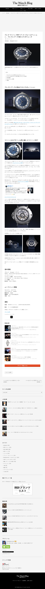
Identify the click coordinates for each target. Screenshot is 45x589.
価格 (8, 80)
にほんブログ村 (5, 569)
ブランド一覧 (22, 10)
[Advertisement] (22, 22)
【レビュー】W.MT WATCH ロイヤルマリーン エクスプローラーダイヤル (23, 516)
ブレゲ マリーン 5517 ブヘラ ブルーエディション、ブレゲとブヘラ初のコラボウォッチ (21, 36)
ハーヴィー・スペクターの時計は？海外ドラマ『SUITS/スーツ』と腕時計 (22, 408)
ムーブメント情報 (10, 79)
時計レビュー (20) (7, 447)
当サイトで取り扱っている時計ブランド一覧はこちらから (14, 481)
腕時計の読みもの (22, 2)
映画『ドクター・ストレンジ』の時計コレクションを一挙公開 (20, 414)
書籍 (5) (5, 467)
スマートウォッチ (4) (8, 469)
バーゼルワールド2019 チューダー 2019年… (12, 381)
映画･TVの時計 (38, 8)
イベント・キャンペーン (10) (10, 455)
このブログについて (6, 553)
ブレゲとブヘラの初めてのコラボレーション (16, 74)
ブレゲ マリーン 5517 (18, 163)
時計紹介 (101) (7, 445)
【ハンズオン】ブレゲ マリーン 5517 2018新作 (21, 357)
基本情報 (8, 77)
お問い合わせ (29, 580)
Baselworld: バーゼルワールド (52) (11, 457)
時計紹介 (7, 8)
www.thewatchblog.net (10, 197)
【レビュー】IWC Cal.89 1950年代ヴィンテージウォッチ (19, 510)
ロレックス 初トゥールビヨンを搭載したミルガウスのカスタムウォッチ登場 (23, 426)
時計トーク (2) (7, 451)
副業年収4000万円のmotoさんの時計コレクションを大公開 (20, 522)
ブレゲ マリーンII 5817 (23, 181)
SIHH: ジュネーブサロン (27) (10, 459)
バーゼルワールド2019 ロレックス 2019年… (33, 381)
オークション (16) (7, 463)
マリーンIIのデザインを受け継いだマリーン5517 (17, 76)
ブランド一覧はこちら (22, 365)
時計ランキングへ (5, 565)
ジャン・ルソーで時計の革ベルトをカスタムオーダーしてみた (20, 432)
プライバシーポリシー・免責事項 (19, 580)
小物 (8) (5, 465)
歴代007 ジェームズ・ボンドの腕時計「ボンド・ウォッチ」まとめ (21, 402)
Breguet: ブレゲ (13, 41)
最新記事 (4, 501)
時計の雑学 (30, 8)
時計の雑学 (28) (7, 449)
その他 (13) (6, 471)
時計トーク (23, 8)
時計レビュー (15, 8)
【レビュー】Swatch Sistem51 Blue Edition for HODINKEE (24, 349)
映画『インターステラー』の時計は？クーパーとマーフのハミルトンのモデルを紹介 (25, 420)
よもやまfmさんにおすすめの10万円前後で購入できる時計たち (20, 504)
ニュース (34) (7, 453)
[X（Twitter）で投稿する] (11, 317)
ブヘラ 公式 (7, 312)
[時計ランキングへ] (5, 564)
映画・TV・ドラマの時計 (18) (10, 461)
